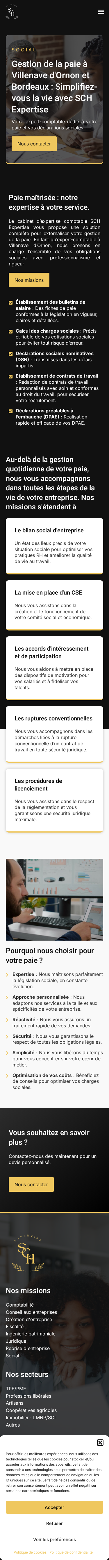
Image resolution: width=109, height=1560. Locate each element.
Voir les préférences (54, 1539)
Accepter (54, 1507)
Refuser (54, 1523)
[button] (100, 1443)
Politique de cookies (30, 1552)
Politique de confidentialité (71, 1552)
